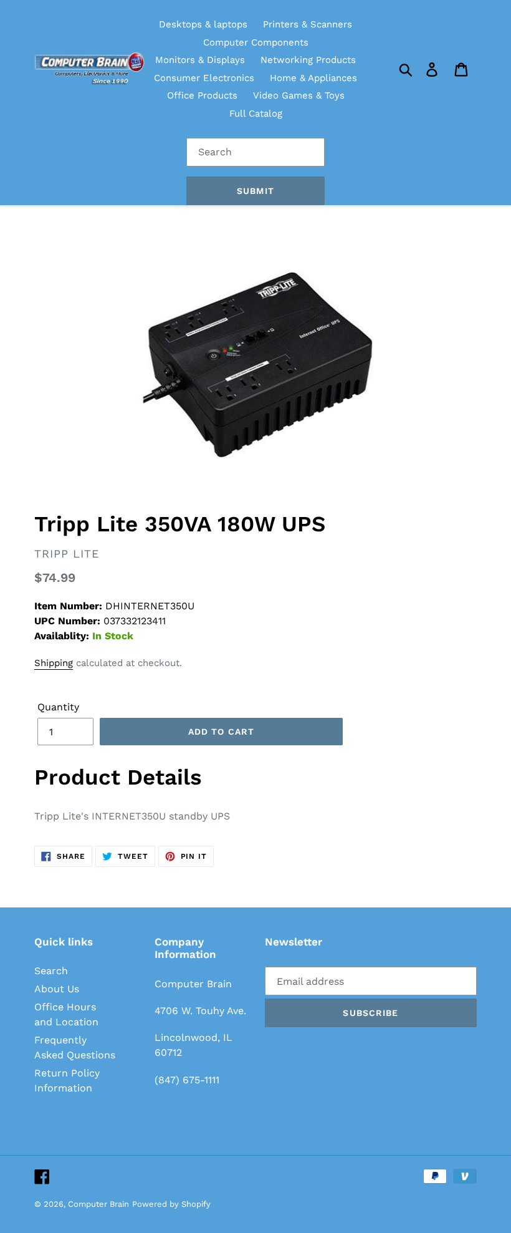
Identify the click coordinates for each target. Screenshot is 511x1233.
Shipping (53, 663)
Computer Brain (98, 1204)
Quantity (58, 707)
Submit (255, 191)
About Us (56, 989)
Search (51, 971)
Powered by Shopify (171, 1204)
